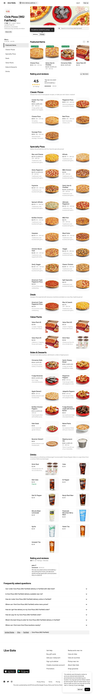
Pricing (58, 682)
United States (9, 632)
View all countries (74, 658)
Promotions (50, 669)
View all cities (72, 654)
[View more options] (86, 9)
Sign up (86, 3)
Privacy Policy (41, 682)
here (82, 685)
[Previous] (84, 41)
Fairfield (26, 632)
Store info (8, 32)
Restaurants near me (75, 650)
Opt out (80, 689)
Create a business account (55, 665)
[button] (46, 588)
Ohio (18, 632)
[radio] (35, 34)
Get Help (49, 650)
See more (85, 74)
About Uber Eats (73, 665)
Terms (50, 682)
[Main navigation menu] (4, 3)
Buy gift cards (51, 654)
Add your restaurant (53, 658)
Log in (78, 3)
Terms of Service (59, 685)
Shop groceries (73, 669)
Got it (87, 689)
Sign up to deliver (52, 661)
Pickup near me (73, 661)
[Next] (87, 41)
